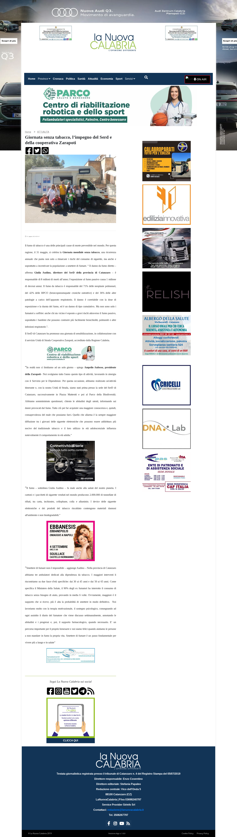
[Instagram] (115, 824)
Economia (107, 78)
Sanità (81, 78)
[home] (113, 41)
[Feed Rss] (128, 824)
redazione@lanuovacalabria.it (125, 809)
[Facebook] (109, 824)
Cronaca (58, 78)
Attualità (93, 78)
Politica (70, 78)
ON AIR (201, 79)
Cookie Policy (187, 833)
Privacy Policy (203, 833)
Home (32, 78)
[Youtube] (121, 824)
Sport (119, 78)
